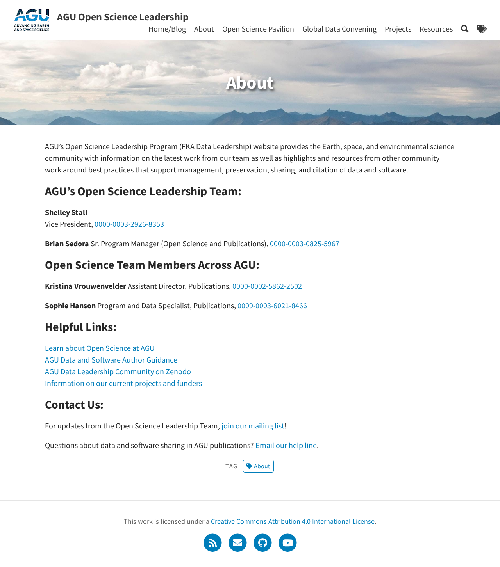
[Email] (238, 541)
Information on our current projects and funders (123, 383)
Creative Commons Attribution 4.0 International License (293, 521)
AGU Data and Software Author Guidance (111, 359)
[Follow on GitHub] (263, 541)
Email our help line (286, 445)
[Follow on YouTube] (287, 541)
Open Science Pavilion (258, 29)
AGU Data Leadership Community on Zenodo (118, 371)
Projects (398, 29)
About (204, 29)
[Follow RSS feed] (213, 541)
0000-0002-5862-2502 (267, 286)
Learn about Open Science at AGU (100, 348)
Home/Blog (167, 29)
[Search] (465, 29)
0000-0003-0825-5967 (304, 243)
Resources (436, 29)
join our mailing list (252, 425)
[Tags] (482, 29)
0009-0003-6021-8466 (272, 305)
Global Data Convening (339, 29)
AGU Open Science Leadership (123, 16)
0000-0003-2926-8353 (129, 224)
